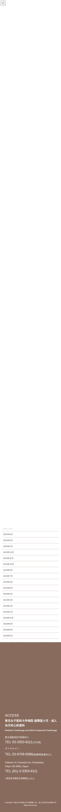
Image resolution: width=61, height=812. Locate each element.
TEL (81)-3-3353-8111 (21, 771)
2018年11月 (8, 618)
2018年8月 (8, 624)
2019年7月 (8, 576)
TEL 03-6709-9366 (19, 754)
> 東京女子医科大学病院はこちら (19, 778)
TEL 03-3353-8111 (18, 742)
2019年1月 (8, 612)
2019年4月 (8, 594)
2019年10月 (8, 564)
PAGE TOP (56, 785)
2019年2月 (8, 606)
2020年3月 (8, 540)
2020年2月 (8, 546)
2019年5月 (8, 588)
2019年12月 (8, 552)
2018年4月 (8, 636)
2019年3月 (8, 600)
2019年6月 (8, 582)
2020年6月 (8, 534)
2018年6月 (8, 630)
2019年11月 (8, 558)
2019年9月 (8, 570)
